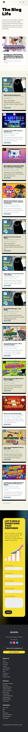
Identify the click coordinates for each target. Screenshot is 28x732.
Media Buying (6, 697)
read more (7, 107)
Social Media (13, 348)
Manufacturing (6, 716)
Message (10, 596)
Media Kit (5, 675)
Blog (4, 671)
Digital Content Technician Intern (12, 237)
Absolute (7, 61)
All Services (6, 701)
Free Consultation (14, 652)
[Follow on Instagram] (14, 642)
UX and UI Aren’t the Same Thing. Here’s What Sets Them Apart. (14, 166)
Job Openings (8, 98)
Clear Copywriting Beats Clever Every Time (14, 448)
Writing (17, 452)
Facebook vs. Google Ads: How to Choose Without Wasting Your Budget (14, 484)
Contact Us (6, 673)
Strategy (6, 62)
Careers (21, 96)
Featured (18, 61)
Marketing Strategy (8, 683)
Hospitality (5, 718)
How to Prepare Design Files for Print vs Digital (14, 379)
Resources (5, 670)
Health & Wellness (7, 714)
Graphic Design (7, 688)
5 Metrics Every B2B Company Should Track (13, 131)
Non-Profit (5, 707)
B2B (4, 709)
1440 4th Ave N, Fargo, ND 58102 (14, 637)
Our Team (5, 664)
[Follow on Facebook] (11, 642)
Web (17, 170)
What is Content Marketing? (13, 413)
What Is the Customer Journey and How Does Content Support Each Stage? (13, 202)
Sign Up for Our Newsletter (14, 648)
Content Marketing (8, 695)
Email (9, 573)
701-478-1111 (14, 639)
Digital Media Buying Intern (12, 95)
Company (10, 588)
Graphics (12, 383)
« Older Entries (6, 503)
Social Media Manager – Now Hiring (12, 309)
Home (4, 661)
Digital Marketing (15, 206)
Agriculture (5, 713)
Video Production (7, 690)
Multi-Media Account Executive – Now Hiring (14, 274)
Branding (5, 685)
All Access (5, 663)
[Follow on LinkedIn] (17, 642)
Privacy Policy (6, 677)
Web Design (6, 692)
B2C (4, 711)
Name (9, 565)
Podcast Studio (7, 699)
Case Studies (6, 668)
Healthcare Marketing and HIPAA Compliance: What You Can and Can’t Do (13, 57)
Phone (9, 581)
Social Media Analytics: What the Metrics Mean (13, 344)
